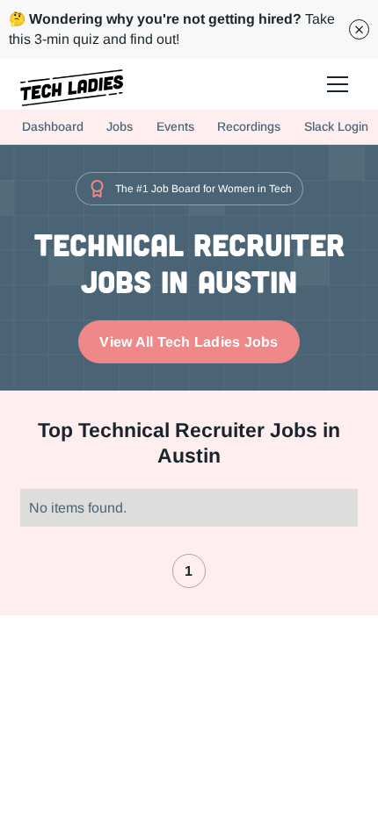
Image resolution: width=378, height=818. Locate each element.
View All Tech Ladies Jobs (188, 341)
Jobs (119, 126)
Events (175, 126)
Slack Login (336, 126)
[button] (337, 83)
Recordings (248, 126)
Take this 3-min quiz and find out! (172, 29)
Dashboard (53, 126)
